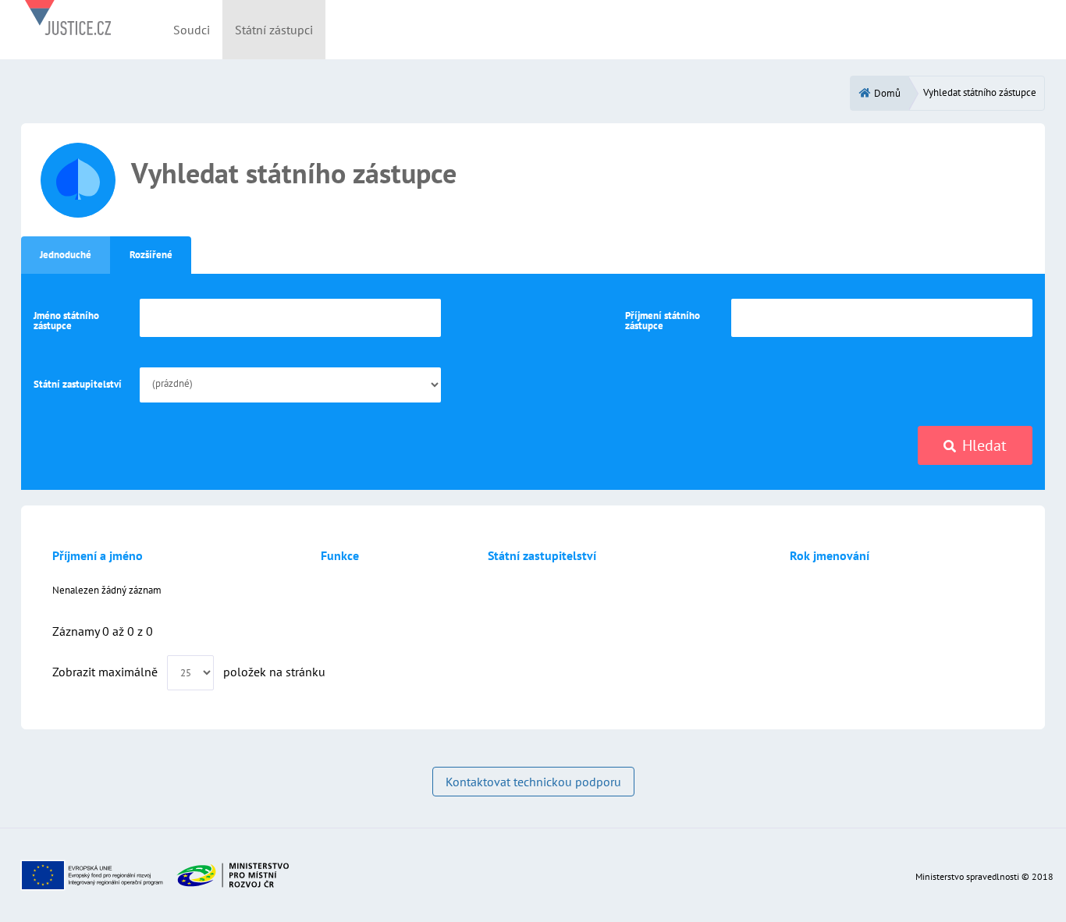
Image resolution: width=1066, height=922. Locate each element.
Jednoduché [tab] (65, 254)
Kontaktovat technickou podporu (533, 781)
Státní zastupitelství (78, 384)
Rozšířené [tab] (151, 254)
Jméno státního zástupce (66, 320)
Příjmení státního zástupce (662, 320)
